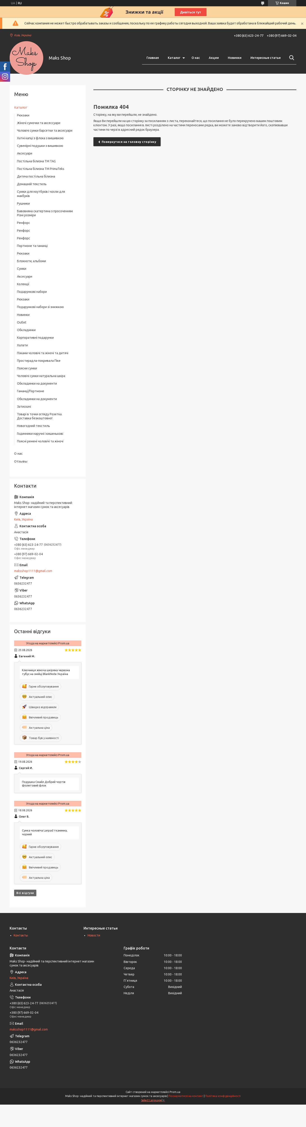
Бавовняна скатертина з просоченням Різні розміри (45, 213)
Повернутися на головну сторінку (129, 141)
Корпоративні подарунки (35, 337)
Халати (22, 345)
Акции (214, 58)
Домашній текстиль (32, 184)
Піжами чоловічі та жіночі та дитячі (42, 353)
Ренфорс (23, 223)
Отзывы (20, 461)
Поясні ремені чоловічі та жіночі (40, 441)
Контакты (21, 935)
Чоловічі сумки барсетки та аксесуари (44, 130)
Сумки (21, 268)
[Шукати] (290, 57)
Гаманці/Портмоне (30, 391)
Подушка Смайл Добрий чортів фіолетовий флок (43, 783)
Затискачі (24, 406)
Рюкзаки (23, 115)
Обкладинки (26, 330)
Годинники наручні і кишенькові (40, 433)
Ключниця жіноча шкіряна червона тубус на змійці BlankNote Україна (46, 671)
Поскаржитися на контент (186, 1096)
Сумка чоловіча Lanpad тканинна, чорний (44, 832)
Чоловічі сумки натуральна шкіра (41, 376)
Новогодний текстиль (33, 426)
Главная (153, 58)
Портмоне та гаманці (32, 246)
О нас (196, 58)
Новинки (234, 58)
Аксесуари (24, 153)
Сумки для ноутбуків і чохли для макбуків (41, 193)
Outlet (21, 322)
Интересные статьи (265, 58)
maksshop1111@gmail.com (33, 571)
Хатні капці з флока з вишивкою (40, 138)
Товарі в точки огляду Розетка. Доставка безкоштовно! (39, 416)
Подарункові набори (32, 292)
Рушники (23, 203)
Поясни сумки (27, 368)
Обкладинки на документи (37, 383)
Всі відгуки (25, 892)
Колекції (23, 284)
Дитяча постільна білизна (36, 176)
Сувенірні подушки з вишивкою (40, 146)
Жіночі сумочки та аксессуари (38, 123)
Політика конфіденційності (223, 1096)
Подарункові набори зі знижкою (40, 307)
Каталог (174, 58)
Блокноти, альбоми (31, 261)
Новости (94, 935)
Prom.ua (175, 1092)
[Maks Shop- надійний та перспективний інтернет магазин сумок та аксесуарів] (26, 58)
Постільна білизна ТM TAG (36, 161)
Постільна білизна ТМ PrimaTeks (40, 169)
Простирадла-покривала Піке (38, 360)
